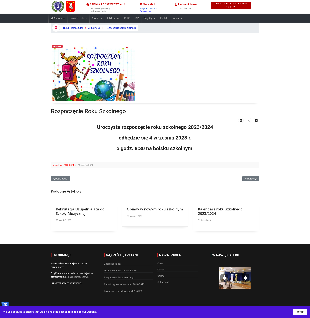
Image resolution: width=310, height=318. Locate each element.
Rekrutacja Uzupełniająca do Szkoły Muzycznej (80, 211)
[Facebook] (241, 120)
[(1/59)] (235, 277)
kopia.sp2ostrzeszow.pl (77, 277)
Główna (58, 18)
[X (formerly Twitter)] (248, 120)
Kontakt (164, 18)
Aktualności (163, 282)
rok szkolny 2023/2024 (63, 165)
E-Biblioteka (113, 18)
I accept (299, 311)
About (176, 18)
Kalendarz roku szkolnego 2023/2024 (220, 211)
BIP (137, 18)
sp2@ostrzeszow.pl (148, 8)
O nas (160, 263)
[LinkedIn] (256, 120)
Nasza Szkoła (77, 18)
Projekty (148, 18)
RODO (127, 18)
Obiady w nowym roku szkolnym (155, 209)
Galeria (95, 18)
